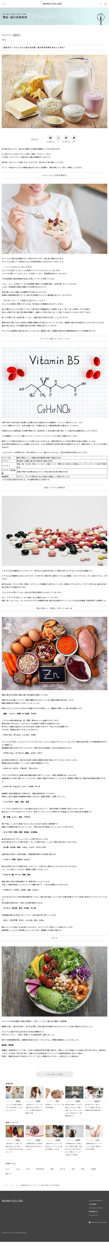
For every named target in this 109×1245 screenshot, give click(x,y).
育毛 (73, 1169)
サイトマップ (93, 1215)
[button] (106, 1101)
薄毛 (83, 1169)
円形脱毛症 (40, 1169)
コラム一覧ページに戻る (54, 1074)
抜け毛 (62, 1169)
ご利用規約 (92, 1204)
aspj (18, 1169)
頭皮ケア (8, 1174)
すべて (7, 1169)
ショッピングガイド (96, 1200)
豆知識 (93, 1169)
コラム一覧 (13, 1185)
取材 (52, 1169)
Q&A (28, 1169)
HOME (5, 1185)
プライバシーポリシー (96, 1208)
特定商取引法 (93, 1211)
